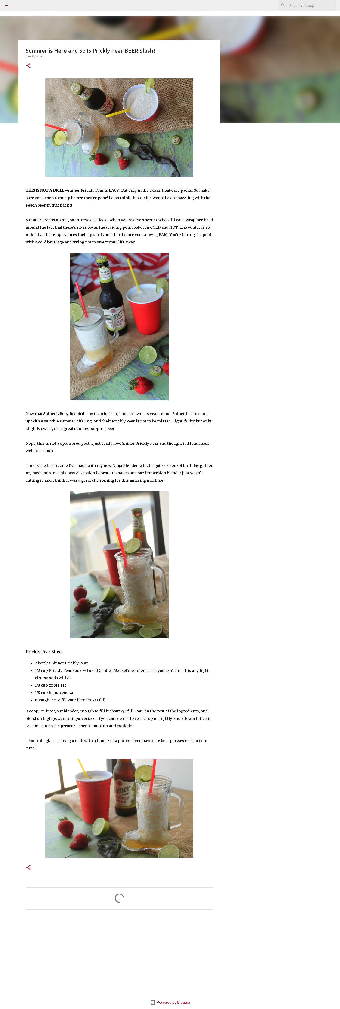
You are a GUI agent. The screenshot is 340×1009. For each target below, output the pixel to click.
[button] (28, 66)
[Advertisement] (119, 956)
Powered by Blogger (173, 1002)
